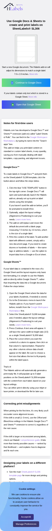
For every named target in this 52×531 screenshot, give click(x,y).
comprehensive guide (30, 440)
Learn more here (23, 219)
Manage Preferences (26, 524)
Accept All (26, 517)
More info (33, 74)
